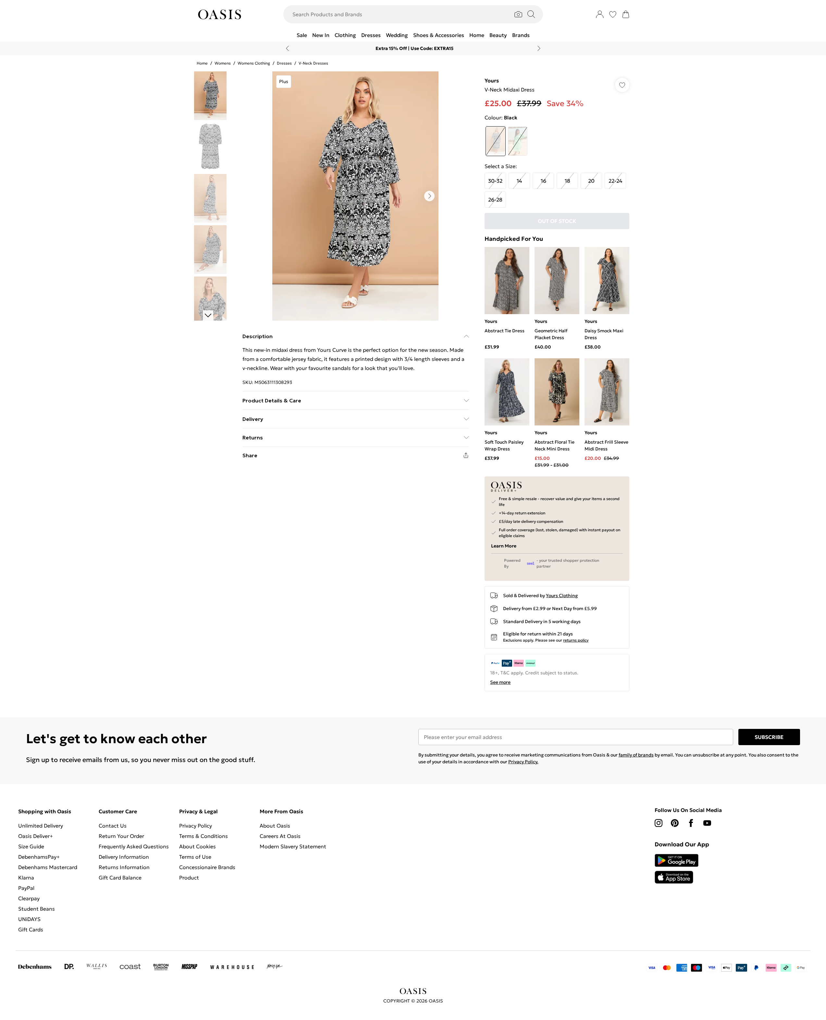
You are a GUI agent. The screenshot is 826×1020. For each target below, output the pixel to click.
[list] (355, 196)
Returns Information (124, 867)
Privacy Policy (195, 825)
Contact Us (113, 825)
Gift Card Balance (120, 877)
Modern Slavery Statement (293, 846)
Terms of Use (195, 857)
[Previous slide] (287, 48)
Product (189, 877)
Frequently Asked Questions (134, 846)
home (202, 63)
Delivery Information (124, 857)
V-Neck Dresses (313, 63)
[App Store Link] (676, 869)
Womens (223, 63)
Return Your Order (121, 836)
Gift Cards (30, 929)
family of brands (636, 755)
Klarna (26, 877)
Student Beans (36, 908)
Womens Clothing (254, 63)
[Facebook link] (691, 823)
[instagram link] (658, 823)
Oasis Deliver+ (35, 836)
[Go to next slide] (429, 196)
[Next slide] (539, 48)
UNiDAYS (29, 919)
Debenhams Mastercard (47, 867)
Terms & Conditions (203, 836)
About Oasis (275, 825)
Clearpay (29, 898)
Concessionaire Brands (207, 867)
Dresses (284, 63)
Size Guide (31, 846)
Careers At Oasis (280, 836)
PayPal (26, 888)
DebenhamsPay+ (39, 857)
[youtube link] (707, 823)
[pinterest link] (675, 823)
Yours (492, 80)
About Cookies (197, 846)
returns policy (575, 640)
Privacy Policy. (523, 762)
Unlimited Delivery (40, 825)
